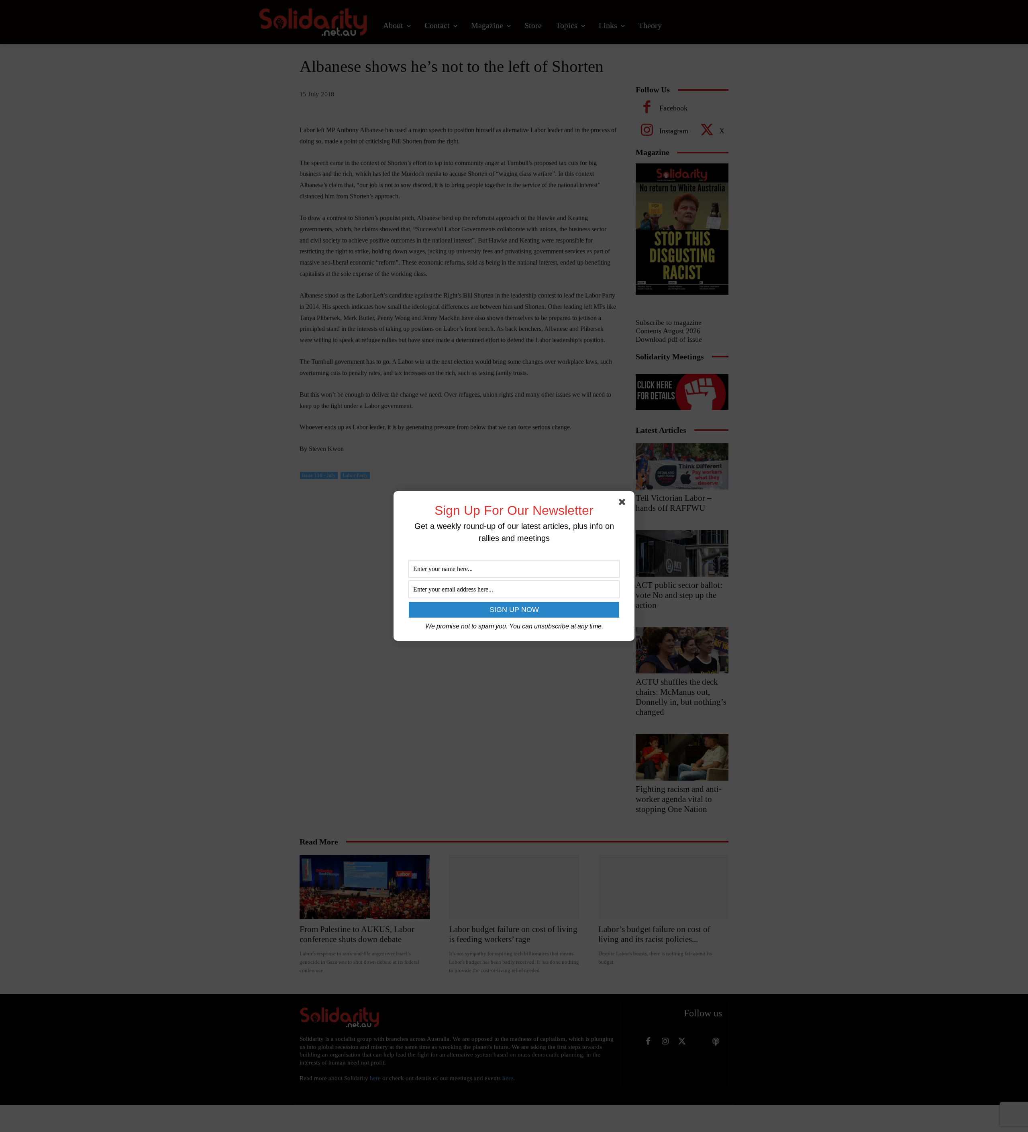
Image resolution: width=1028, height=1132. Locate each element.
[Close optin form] (623, 503)
